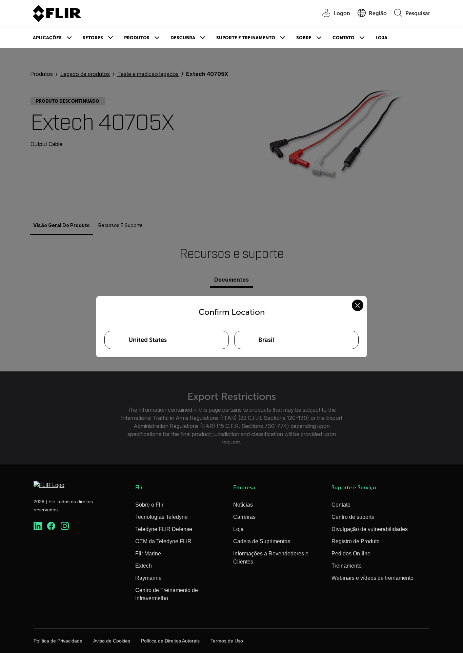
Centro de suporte (353, 517)
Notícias (243, 505)
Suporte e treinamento (245, 37)
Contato (344, 37)
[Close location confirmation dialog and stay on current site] (357, 305)
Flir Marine (148, 553)
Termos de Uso (226, 641)
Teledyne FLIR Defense (163, 529)
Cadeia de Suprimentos (261, 541)
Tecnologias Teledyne (161, 517)
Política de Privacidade (58, 641)
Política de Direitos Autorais (170, 641)
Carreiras (244, 517)
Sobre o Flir (149, 505)
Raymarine (148, 578)
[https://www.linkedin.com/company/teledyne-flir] (38, 526)
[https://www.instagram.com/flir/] (65, 526)
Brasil (266, 339)
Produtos (136, 37)
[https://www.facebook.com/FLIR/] (51, 526)
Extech (143, 566)
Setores (93, 37)
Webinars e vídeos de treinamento (372, 578)
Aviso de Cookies (111, 641)
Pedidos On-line (350, 553)
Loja (381, 37)
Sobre (303, 37)
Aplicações (47, 37)
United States (147, 339)
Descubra (182, 37)
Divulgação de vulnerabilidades (369, 529)
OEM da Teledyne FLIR (163, 541)
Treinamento (346, 566)
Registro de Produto (355, 541)
